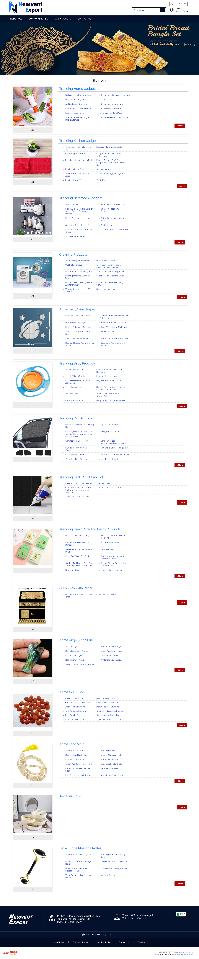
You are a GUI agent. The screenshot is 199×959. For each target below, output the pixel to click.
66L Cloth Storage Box (75, 99)
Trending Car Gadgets (75, 418)
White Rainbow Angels (111, 660)
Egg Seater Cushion (109, 424)
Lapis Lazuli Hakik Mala (111, 764)
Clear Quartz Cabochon (107, 702)
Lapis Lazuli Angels (109, 655)
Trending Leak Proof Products (82, 477)
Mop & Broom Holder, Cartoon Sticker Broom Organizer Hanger (79, 211)
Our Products (62, 19)
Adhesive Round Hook (110, 108)
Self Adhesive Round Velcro (78, 95)
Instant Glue (105, 99)
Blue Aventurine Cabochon (77, 702)
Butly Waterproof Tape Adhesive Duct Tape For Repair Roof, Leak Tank (79, 490)
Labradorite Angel (73, 655)
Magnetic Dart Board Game (108, 380)
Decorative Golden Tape (111, 104)
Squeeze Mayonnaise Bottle (109, 147)
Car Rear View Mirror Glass (77, 316)
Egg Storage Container (75, 153)
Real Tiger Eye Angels (75, 660)
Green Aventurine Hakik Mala (78, 764)
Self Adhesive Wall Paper (76, 338)
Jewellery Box (70, 796)
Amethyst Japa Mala (74, 750)
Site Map (142, 942)
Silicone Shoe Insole (109, 542)
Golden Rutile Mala (109, 759)
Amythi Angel (71, 646)
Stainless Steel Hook (74, 113)
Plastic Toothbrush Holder (77, 218)
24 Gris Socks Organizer (76, 104)
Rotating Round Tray (74, 180)
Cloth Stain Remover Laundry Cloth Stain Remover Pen (109, 266)
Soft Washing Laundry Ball (77, 261)
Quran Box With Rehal (75, 588)
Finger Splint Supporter (111, 570)
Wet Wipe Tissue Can (74, 400)
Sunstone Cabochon (74, 719)
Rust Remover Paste (105, 261)
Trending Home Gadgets (77, 89)
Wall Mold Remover (74, 265)
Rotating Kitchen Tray (74, 169)
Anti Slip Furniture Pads (111, 113)
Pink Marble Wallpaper (76, 322)
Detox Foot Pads (107, 549)
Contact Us (84, 19)
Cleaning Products (73, 254)
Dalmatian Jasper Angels (76, 651)
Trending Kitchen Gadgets (78, 141)
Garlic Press (101, 180)
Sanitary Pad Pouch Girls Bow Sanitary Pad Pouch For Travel (79, 564)
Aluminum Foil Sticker (110, 331)
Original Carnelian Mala (111, 755)
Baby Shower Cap (73, 387)
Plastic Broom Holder (110, 225)
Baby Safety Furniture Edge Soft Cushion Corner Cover (110, 388)
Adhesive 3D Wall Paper (77, 309)
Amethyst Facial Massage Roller (79, 854)
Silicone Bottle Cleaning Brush (110, 276)
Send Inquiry (180, 4)
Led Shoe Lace (71, 394)
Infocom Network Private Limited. (183, 954)
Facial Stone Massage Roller (80, 848)
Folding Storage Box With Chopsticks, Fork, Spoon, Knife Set (110, 162)
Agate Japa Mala (71, 744)
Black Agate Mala (108, 750)
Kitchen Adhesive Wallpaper (78, 327)
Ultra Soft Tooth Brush (75, 376)
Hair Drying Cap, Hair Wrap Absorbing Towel (112, 557)
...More (180, 126)
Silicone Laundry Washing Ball (78, 271)
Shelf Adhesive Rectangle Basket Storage (77, 118)
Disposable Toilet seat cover (77, 496)
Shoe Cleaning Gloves (106, 289)
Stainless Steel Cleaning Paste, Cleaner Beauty (78, 283)
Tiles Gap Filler (103, 483)
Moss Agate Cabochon (75, 711)
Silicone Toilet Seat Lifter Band (114, 229)
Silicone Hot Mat (103, 169)
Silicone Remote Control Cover (114, 117)
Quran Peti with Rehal (106, 594)
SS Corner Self (72, 204)
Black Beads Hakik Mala (76, 755)
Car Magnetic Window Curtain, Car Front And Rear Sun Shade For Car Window (79, 434)
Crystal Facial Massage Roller (113, 868)
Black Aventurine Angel (111, 646)
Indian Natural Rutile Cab (107, 707)
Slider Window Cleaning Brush (110, 271)
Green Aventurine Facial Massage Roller (76, 869)
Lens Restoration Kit (109, 459)
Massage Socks (107, 875)
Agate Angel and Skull (76, 640)
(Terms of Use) (189, 952)
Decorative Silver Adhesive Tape (115, 95)
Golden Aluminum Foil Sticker (114, 338)
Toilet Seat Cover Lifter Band (113, 204)
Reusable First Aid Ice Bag (77, 535)
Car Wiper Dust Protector (76, 459)
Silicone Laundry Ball (75, 236)
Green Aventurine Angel (111, 651)
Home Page (16, 19)
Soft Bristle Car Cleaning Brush (114, 448)
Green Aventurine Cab (75, 707)
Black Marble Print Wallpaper (113, 327)
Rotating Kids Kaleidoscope (108, 376)
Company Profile (38, 19)
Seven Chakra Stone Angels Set (79, 664)
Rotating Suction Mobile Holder (114, 454)
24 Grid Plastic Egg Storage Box (110, 173)
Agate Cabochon (72, 692)
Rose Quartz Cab (72, 715)
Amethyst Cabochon (74, 698)
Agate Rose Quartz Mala (111, 775)
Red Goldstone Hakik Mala (77, 775)
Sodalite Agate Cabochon (108, 715)
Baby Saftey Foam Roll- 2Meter (110, 400)
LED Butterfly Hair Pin (74, 369)
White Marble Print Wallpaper (114, 322)
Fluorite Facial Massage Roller (114, 861)
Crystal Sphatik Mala (74, 759)
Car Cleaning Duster (74, 454)
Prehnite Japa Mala (109, 768)
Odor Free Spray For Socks (77, 556)
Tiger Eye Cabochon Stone (108, 719)
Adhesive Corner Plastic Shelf (78, 225)
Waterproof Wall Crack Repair (78, 483)
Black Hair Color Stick (75, 570)
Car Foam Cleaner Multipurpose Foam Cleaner (113, 442)
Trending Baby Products (77, 363)
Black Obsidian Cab (105, 698)
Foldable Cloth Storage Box (78, 108)
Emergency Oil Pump (110, 431)
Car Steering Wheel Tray (76, 441)
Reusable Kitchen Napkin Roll (78, 160)
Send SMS (112, 935)
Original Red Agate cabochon (110, 711)
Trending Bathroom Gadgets (80, 198)
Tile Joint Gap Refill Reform (108, 487)
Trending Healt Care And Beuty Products (89, 529)
